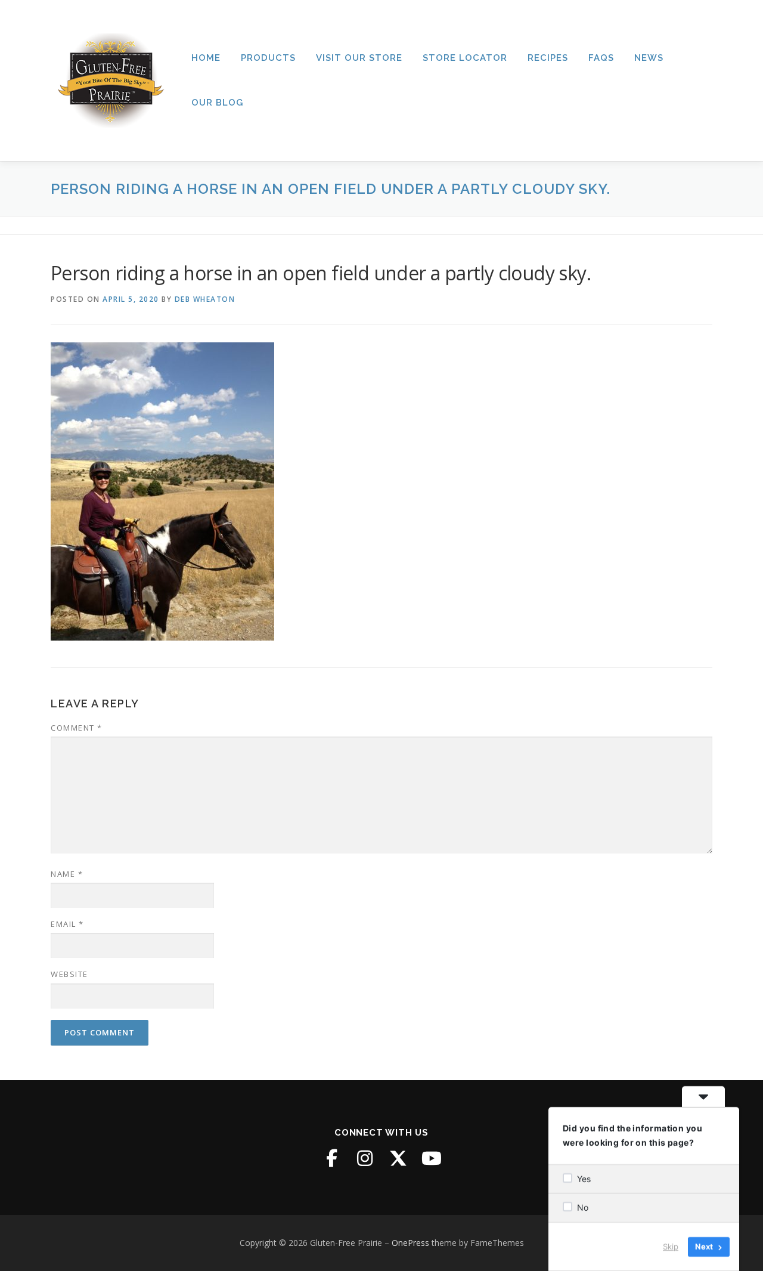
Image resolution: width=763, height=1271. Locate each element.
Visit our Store (359, 57)
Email (67, 924)
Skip (670, 1246)
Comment (77, 727)
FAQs (601, 57)
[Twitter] (398, 1158)
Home (206, 57)
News (648, 57)
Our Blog (217, 102)
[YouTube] (432, 1158)
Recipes (548, 57)
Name (67, 873)
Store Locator (465, 57)
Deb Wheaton (205, 299)
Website (69, 974)
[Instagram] (365, 1158)
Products (268, 57)
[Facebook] (331, 1158)
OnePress (410, 1242)
